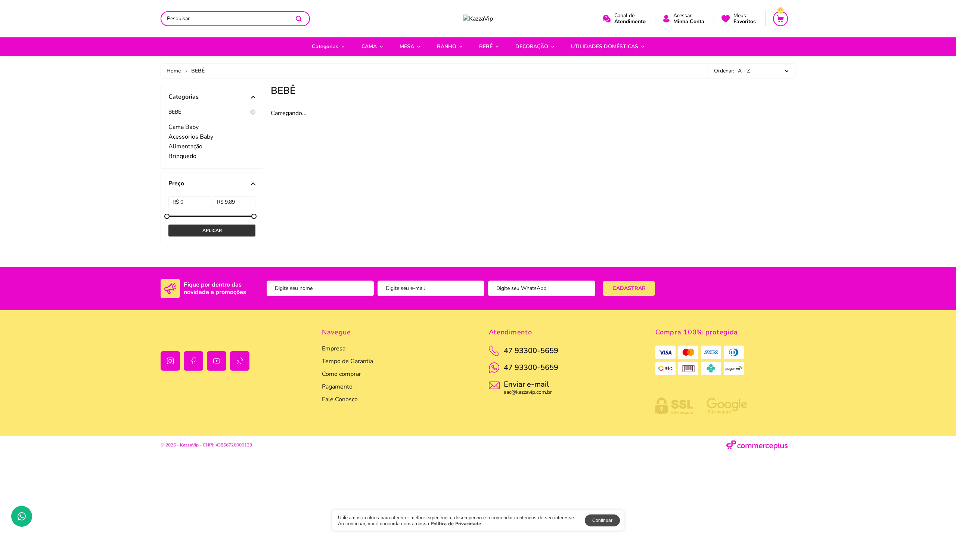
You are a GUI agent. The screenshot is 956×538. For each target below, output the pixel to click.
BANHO (446, 46)
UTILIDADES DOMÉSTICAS (604, 46)
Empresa (333, 349)
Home (174, 70)
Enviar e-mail (528, 387)
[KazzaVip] (478, 19)
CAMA (369, 46)
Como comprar (341, 374)
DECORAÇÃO (531, 46)
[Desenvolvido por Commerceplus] (757, 445)
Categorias (325, 46)
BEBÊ (486, 46)
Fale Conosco (340, 399)
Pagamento (337, 387)
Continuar (602, 520)
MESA (407, 46)
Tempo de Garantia (347, 361)
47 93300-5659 (531, 367)
